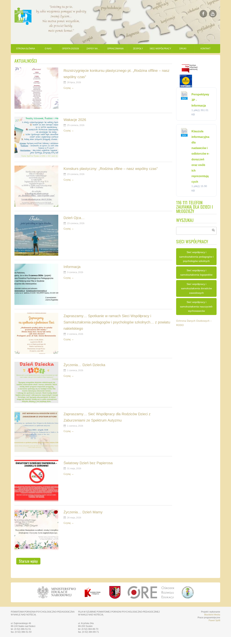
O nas (48, 48)
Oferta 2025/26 (70, 48)
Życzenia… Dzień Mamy (83, 512)
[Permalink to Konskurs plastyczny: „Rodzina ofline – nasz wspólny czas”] (36, 205)
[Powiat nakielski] (114, 592)
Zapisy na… (93, 48)
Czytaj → (69, 87)
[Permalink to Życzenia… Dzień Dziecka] (36, 402)
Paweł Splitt (214, 620)
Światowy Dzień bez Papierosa (88, 463)
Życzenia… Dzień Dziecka (84, 365)
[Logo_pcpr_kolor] (188, 597)
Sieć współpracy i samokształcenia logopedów (196, 272)
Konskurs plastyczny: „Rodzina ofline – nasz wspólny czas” (111, 169)
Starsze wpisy (28, 561)
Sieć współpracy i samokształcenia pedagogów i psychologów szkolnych (196, 256)
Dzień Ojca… (74, 218)
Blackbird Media (212, 614)
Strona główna (25, 48)
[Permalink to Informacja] (36, 303)
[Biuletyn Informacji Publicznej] (189, 73)
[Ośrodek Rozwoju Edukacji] (151, 592)
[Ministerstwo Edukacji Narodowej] (56, 592)
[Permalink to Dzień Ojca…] (36, 254)
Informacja (72, 267)
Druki (182, 48)
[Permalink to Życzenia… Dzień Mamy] (36, 549)
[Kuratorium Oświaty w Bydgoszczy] (92, 592)
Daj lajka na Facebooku (203, 13)
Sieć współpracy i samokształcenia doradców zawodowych (196, 288)
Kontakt (205, 48)
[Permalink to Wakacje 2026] (36, 156)
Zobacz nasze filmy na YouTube (213, 13)
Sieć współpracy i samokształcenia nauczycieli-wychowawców (196, 306)
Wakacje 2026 (75, 120)
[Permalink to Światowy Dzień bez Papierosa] (36, 500)
